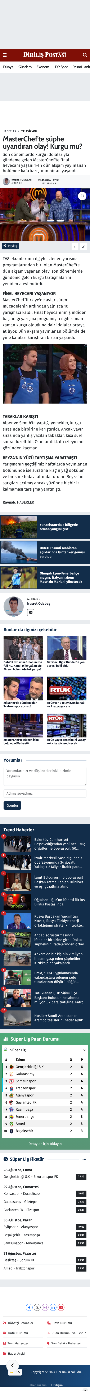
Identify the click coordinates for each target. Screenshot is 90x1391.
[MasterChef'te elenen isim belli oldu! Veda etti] (23, 725)
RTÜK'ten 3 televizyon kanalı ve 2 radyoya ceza (66, 704)
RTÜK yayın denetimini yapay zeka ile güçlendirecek (66, 741)
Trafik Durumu (18, 1333)
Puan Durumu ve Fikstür (69, 1333)
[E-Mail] (30, 612)
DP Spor (61, 67)
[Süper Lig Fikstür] (84, 1159)
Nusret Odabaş (38, 603)
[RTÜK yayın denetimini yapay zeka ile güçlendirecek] (67, 725)
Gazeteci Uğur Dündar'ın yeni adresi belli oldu (66, 664)
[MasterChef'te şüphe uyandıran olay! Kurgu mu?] (45, 214)
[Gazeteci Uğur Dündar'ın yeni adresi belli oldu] (67, 648)
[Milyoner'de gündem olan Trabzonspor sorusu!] (23, 688)
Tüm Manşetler (18, 1343)
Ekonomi (43, 67)
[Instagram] (45, 1307)
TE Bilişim (56, 1385)
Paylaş (12, 246)
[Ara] (85, 55)
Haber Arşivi (16, 1353)
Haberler (9, 131)
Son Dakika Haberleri (66, 1343)
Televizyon (29, 131)
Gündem (25, 67)
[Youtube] (61, 1307)
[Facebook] (29, 1307)
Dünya (8, 67)
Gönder (12, 805)
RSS (17, 1372)
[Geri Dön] (12, 1366)
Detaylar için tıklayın (45, 1144)
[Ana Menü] (5, 55)
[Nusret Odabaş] (14, 606)
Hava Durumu (62, 1323)
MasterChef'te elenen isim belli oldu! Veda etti (21, 741)
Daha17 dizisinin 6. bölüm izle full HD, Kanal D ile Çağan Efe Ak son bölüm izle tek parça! (23, 665)
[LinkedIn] (53, 1307)
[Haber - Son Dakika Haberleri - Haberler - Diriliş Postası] (45, 55)
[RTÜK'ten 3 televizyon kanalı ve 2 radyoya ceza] (67, 688)
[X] (37, 1307)
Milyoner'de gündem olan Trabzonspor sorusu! (20, 704)
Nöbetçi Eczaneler (20, 1323)
